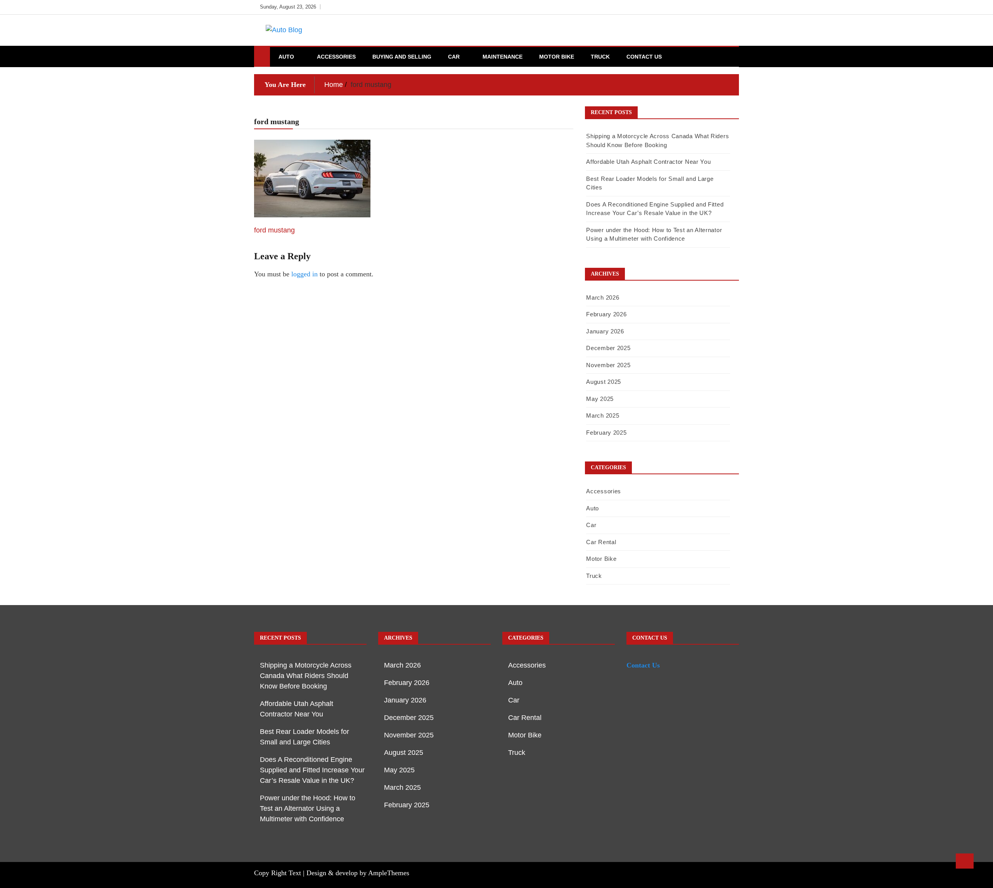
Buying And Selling (401, 57)
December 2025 (608, 348)
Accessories (336, 57)
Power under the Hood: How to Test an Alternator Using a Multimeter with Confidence (307, 808)
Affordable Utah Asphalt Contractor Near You (648, 161)
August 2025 (603, 381)
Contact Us (644, 57)
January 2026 (605, 331)
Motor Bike (556, 57)
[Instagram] (720, 7)
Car (454, 57)
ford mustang (274, 230)
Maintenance (502, 57)
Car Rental (601, 542)
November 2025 (608, 365)
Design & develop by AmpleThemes (357, 873)
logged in (304, 274)
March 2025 (602, 415)
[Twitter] (708, 7)
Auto (286, 57)
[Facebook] (697, 7)
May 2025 (600, 398)
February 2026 (606, 314)
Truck (600, 57)
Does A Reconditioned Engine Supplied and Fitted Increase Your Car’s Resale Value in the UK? (312, 770)
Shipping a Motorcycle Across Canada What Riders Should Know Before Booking (305, 675)
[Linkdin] (731, 7)
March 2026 (602, 297)
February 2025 (606, 432)
